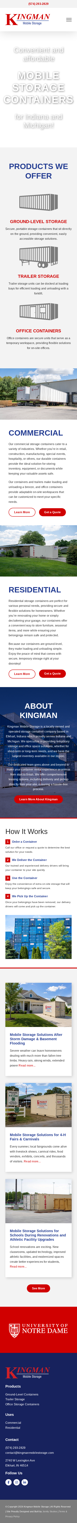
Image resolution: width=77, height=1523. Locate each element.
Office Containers (38, 330)
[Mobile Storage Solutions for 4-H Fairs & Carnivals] (38, 1105)
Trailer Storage (38, 276)
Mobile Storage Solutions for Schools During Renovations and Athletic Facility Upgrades (38, 1235)
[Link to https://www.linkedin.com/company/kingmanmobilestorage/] (24, 1482)
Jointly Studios (49, 1511)
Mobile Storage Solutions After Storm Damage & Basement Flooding (36, 1039)
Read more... (26, 1065)
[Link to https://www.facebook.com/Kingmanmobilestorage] (8, 1482)
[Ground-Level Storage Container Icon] (38, 213)
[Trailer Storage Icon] (38, 268)
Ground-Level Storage (38, 221)
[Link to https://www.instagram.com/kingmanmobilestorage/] (16, 1482)
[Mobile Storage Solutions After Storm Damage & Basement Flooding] (38, 1005)
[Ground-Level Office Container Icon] (38, 322)
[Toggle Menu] (68, 19)
